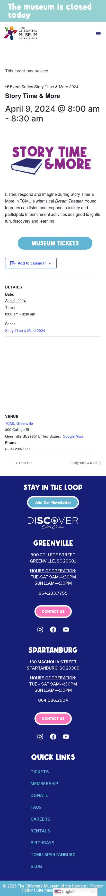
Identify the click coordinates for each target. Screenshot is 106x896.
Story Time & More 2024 (25, 330)
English (68, 891)
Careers (40, 819)
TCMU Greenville (19, 423)
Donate (39, 795)
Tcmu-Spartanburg (53, 854)
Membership (44, 783)
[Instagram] (40, 629)
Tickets (40, 771)
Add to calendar (32, 263)
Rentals (40, 831)
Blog (36, 866)
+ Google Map (71, 436)
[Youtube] (65, 629)
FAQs (36, 807)
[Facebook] (53, 629)
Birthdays (42, 842)
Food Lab (25, 462)
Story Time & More (85, 462)
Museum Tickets (55, 243)
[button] (98, 33)
